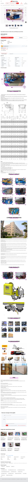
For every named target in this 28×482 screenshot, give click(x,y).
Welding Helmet (8, 466)
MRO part (15, 459)
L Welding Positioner (20, 471)
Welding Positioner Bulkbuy (9, 475)
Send (7, 425)
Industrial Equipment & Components (6, 5)
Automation (22, 458)
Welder (8, 458)
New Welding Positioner (4, 473)
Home (1, 5)
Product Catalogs (11, 455)
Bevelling (15, 458)
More (1, 476)
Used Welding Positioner (11, 473)
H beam (1, 459)
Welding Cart (12, 466)
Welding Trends (3, 475)
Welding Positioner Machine (18, 473)
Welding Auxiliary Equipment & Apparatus (19, 5)
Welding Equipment (13, 5)
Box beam (8, 459)
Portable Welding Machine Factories (5, 471)
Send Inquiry (7, 37)
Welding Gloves (3, 466)
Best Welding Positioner (13, 471)
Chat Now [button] (21, 37)
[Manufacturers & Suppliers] (14, 1)
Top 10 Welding (24, 473)
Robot (1, 458)
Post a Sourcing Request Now (22, 425)
